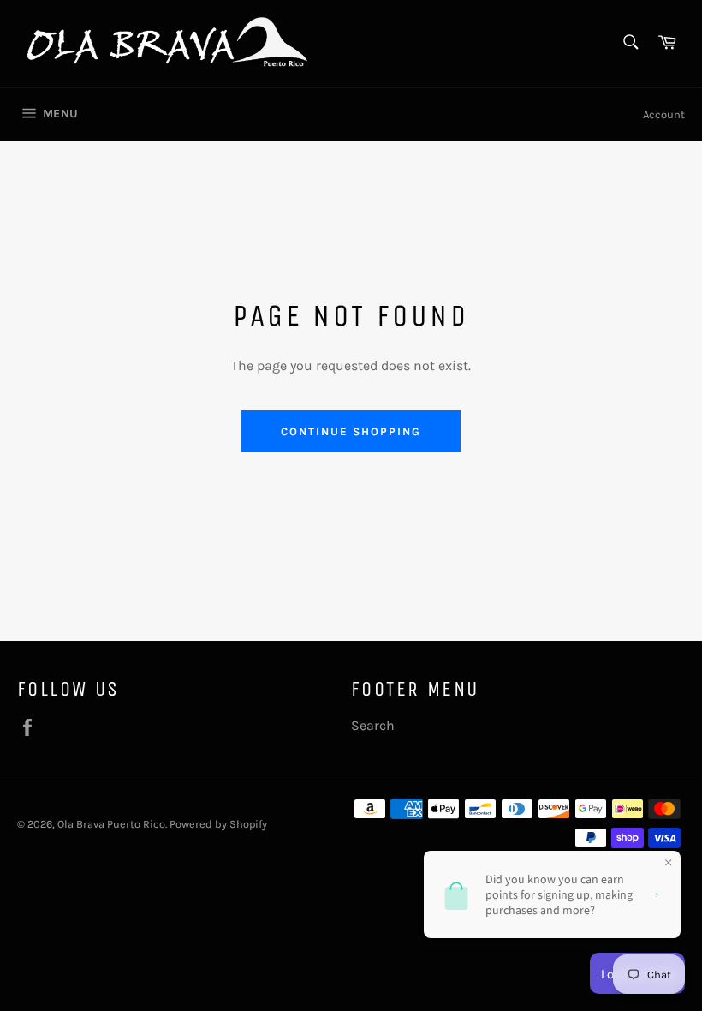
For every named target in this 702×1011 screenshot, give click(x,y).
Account (664, 114)
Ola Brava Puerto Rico (111, 823)
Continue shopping (350, 431)
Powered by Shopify (218, 823)
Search (373, 725)
